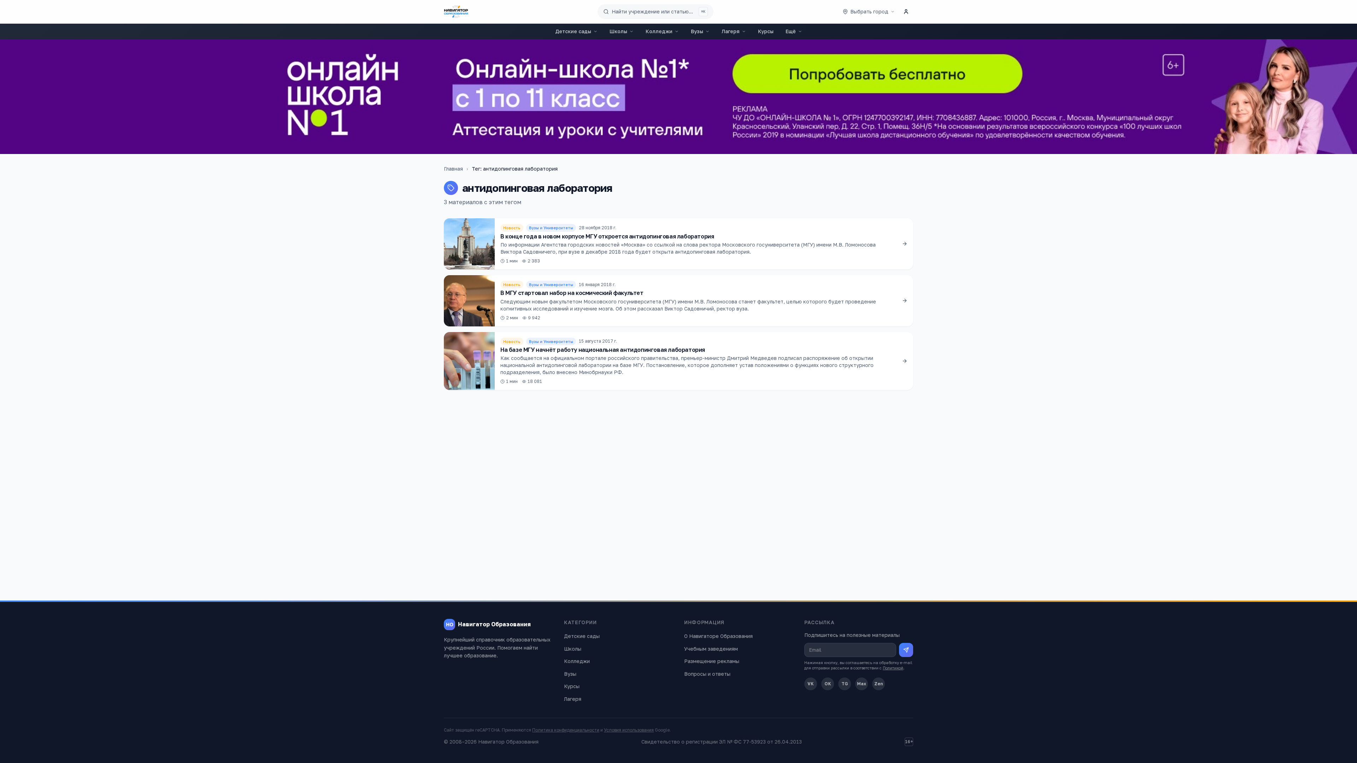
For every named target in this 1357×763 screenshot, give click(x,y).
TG (844, 683)
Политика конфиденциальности (565, 730)
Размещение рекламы (711, 661)
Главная (453, 169)
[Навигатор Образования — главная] (456, 11)
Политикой (893, 668)
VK (810, 683)
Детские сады (573, 31)
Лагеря (731, 31)
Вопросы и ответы (707, 674)
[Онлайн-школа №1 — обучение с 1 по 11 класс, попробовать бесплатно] (678, 96)
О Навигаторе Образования (718, 636)
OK (827, 683)
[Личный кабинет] (906, 12)
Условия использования (629, 730)
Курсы (766, 31)
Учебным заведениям (711, 649)
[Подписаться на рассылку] (906, 650)
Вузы (697, 31)
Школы (618, 31)
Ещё (791, 31)
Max (861, 683)
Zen (878, 683)
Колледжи (659, 31)
